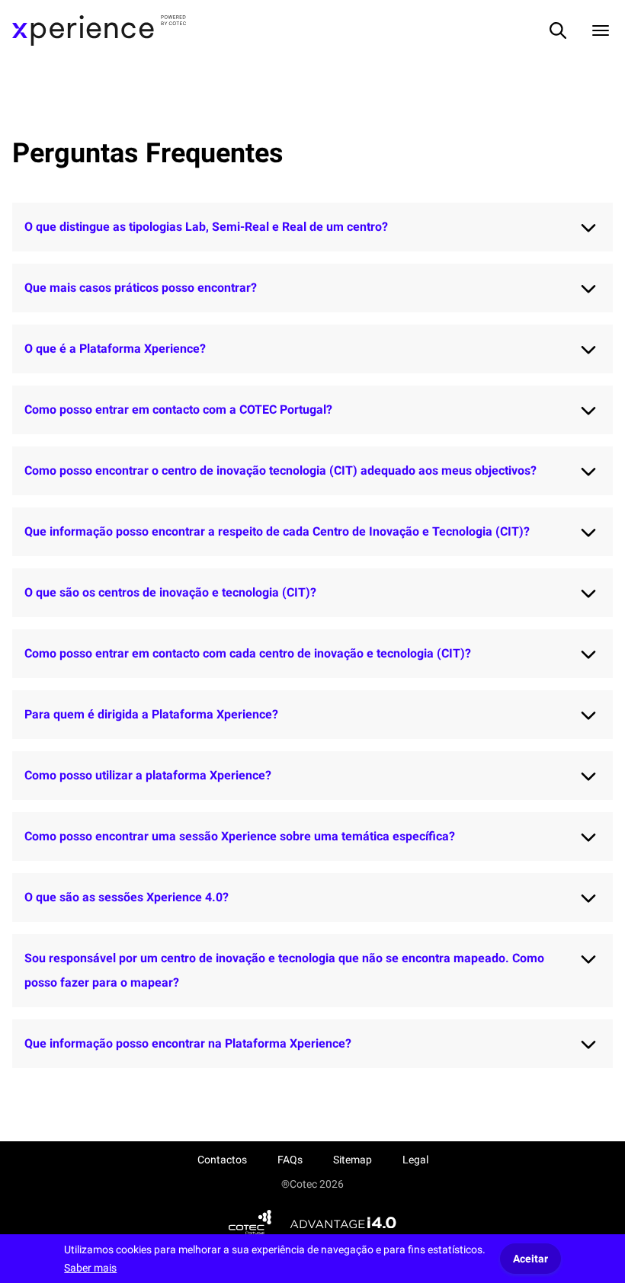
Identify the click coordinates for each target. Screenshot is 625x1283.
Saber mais (90, 1268)
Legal (415, 1159)
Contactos (222, 1159)
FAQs (290, 1159)
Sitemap (352, 1159)
